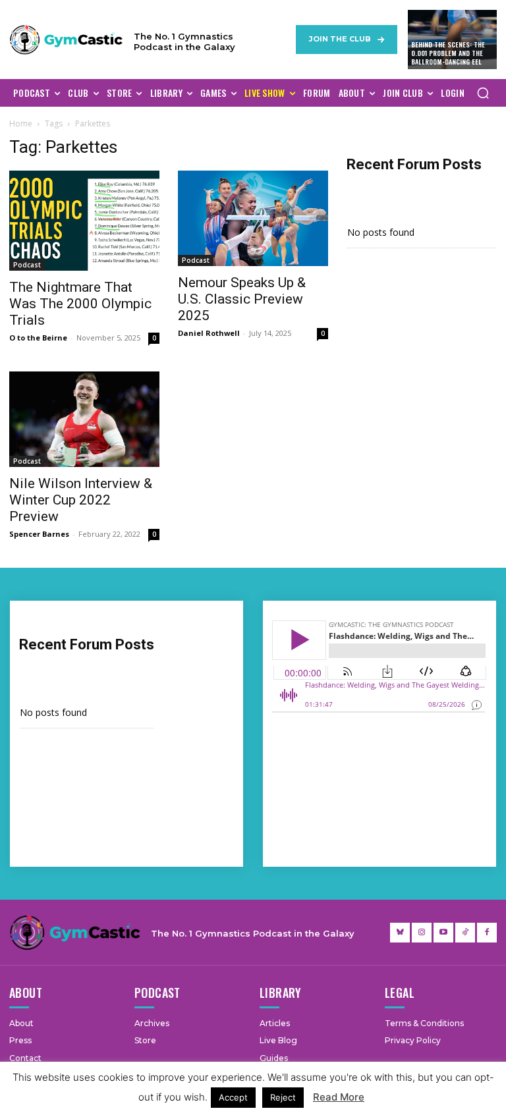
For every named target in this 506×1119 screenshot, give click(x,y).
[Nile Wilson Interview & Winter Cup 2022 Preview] (84, 419)
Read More (338, 1097)
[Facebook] (487, 932)
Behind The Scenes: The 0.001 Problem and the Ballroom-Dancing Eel (448, 53)
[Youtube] (443, 932)
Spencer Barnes (39, 534)
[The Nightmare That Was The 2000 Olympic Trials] (84, 221)
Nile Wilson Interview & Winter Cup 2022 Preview (80, 500)
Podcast (27, 264)
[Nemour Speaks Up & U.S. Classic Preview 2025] (253, 218)
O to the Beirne (38, 337)
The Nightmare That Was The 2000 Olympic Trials (80, 303)
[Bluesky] (400, 932)
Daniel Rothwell (209, 333)
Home (20, 123)
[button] (483, 93)
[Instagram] (422, 932)
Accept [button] (233, 1097)
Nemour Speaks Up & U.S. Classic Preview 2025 (242, 299)
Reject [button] (283, 1097)
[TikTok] (465, 932)
